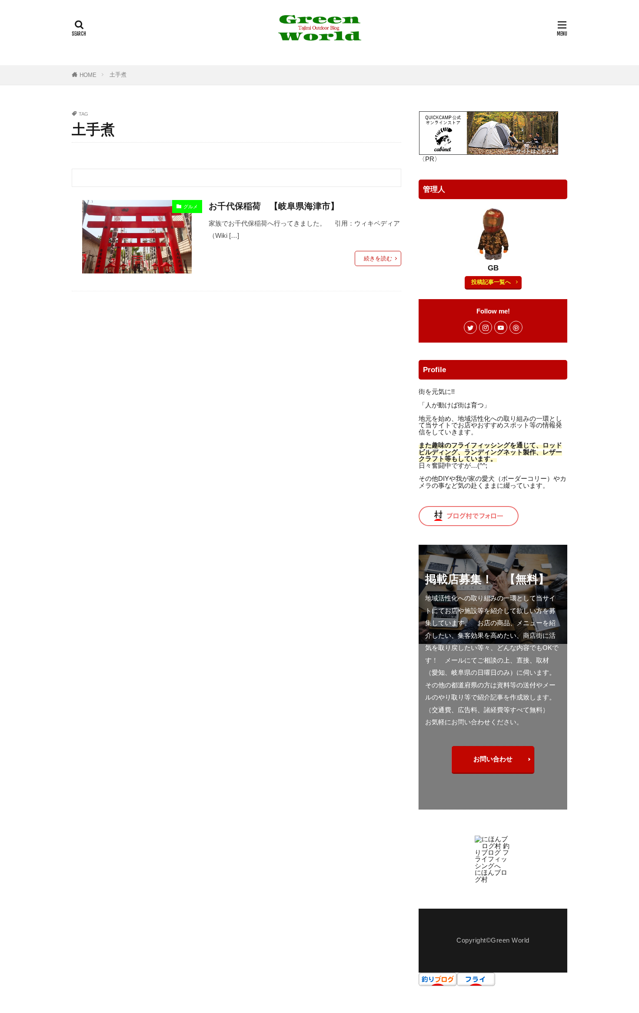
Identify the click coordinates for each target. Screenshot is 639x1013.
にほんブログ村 (491, 876)
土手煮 (118, 74)
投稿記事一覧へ (491, 282)
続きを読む (378, 258)
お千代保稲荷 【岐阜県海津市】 (274, 206)
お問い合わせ (493, 759)
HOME (88, 75)
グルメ (190, 206)
